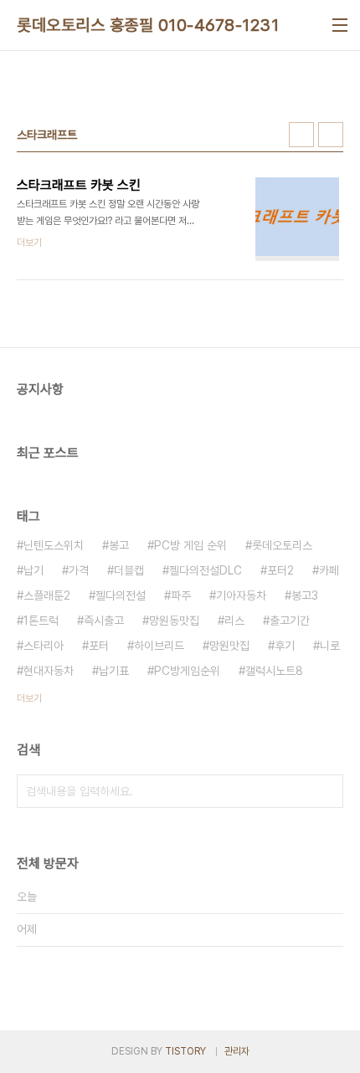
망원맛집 (229, 645)
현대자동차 (48, 670)
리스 (234, 620)
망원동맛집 (174, 620)
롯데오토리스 (282, 545)
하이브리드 (159, 645)
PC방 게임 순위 (190, 545)
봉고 (119, 545)
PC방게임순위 (187, 670)
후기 (285, 645)
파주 (181, 595)
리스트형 (330, 134)
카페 (329, 570)
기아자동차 (241, 595)
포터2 (280, 570)
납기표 (114, 670)
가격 (79, 570)
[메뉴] (340, 25)
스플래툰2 (46, 595)
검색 (326, 791)
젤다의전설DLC (205, 570)
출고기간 (290, 620)
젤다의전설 (120, 595)
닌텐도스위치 (53, 545)
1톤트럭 (41, 620)
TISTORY (185, 1051)
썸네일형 (301, 134)
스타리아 (43, 645)
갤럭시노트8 (274, 670)
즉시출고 (104, 620)
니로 (330, 645)
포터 (99, 645)
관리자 (236, 1051)
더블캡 (129, 570)
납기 (33, 570)
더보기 (29, 698)
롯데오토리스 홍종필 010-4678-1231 (148, 25)
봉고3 (304, 595)
